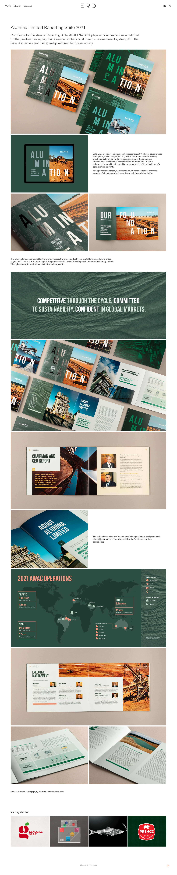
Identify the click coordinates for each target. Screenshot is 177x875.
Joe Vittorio (42, 792)
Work (8, 5)
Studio (17, 5)
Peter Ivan (21, 792)
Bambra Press (59, 792)
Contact (27, 5)
